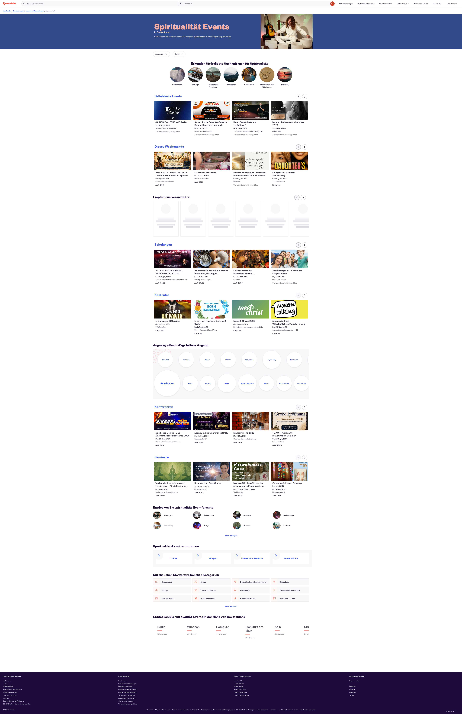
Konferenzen (122, 681)
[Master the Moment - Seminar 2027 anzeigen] (289, 110)
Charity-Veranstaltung (125, 701)
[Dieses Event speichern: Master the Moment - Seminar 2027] (298, 116)
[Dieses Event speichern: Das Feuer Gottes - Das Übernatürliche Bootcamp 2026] (182, 427)
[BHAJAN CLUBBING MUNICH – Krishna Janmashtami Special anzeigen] (172, 161)
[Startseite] (9, 3)
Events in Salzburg (240, 689)
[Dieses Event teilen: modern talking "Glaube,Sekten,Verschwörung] (304, 315)
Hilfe (162, 709)
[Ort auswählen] (180, 3)
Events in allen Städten (241, 695)
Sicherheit (195, 709)
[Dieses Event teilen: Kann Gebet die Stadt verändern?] (265, 116)
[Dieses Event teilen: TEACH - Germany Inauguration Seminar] (304, 427)
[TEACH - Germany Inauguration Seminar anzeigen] (289, 421)
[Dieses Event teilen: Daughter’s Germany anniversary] (304, 166)
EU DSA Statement (284, 709)
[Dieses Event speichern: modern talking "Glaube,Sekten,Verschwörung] (298, 315)
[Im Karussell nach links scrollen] (298, 96)
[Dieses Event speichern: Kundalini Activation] (220, 166)
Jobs (168, 709)
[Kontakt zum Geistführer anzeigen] (211, 471)
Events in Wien (239, 681)
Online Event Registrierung (127, 689)
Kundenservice (354, 681)
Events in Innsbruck (240, 692)
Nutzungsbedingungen (225, 709)
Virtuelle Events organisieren (128, 704)
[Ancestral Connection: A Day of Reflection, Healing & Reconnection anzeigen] (211, 259)
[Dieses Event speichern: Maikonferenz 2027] (259, 427)
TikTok (351, 695)
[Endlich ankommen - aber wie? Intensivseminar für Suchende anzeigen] (250, 161)
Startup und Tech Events (126, 698)
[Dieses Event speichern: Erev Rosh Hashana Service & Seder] (220, 315)
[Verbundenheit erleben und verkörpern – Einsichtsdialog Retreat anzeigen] (172, 471)
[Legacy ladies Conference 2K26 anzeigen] (211, 421)
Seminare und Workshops (127, 683)
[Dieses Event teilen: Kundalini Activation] (226, 166)
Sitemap (6, 698)
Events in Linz (238, 686)
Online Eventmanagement (127, 692)
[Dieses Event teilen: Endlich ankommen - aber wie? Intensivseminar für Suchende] (265, 166)
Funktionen (6, 681)
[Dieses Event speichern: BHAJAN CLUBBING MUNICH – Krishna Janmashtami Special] (182, 166)
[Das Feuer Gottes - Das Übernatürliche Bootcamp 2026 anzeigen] (172, 421)
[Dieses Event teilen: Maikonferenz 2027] (265, 427)
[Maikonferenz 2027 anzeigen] (250, 421)
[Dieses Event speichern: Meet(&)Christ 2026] (259, 315)
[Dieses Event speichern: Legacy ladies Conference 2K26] (220, 427)
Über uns (150, 709)
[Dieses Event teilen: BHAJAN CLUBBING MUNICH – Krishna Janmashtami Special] (187, 166)
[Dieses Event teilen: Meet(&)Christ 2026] (265, 315)
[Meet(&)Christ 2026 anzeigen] (250, 309)
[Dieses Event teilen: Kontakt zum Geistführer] (226, 477)
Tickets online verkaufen (126, 695)
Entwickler (205, 709)
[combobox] (256, 3)
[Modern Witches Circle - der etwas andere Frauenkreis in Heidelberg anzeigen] (250, 471)
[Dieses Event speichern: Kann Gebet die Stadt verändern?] (259, 116)
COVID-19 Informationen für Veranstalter (17, 704)
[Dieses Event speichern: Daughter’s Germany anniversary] (298, 166)
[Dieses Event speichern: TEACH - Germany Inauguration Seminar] (298, 427)
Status (213, 709)
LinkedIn (352, 689)
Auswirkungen (184, 709)
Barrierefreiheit (262, 709)
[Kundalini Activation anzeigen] (211, 161)
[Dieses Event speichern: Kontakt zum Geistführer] (220, 477)
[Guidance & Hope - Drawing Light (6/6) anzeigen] (289, 471)
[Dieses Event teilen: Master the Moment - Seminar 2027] (304, 116)
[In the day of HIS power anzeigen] (172, 309)
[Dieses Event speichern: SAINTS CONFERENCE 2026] (182, 116)
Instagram (352, 692)
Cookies (273, 709)
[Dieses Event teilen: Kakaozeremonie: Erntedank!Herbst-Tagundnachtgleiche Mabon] (265, 264)
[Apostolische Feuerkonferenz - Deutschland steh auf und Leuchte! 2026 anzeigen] (211, 110)
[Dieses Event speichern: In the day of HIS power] (182, 315)
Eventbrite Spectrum (10, 695)
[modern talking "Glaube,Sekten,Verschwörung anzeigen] (289, 309)
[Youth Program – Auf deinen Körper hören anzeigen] (289, 259)
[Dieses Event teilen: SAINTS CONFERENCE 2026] (187, 116)
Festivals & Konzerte (125, 686)
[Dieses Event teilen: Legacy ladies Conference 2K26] (226, 427)
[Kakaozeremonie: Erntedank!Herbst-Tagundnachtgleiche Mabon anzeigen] (250, 259)
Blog (156, 709)
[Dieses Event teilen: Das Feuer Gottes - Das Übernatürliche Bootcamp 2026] (187, 427)
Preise (5, 683)
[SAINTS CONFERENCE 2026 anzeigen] (172, 110)
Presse (174, 709)
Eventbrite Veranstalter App (12, 689)
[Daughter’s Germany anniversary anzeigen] (289, 161)
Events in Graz (239, 683)
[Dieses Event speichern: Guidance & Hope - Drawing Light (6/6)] (298, 477)
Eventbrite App (8, 686)
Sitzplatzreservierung (10, 692)
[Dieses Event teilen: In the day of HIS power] (187, 315)
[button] (403, 3)
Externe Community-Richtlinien (13, 701)
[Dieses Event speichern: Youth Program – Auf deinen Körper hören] (298, 264)
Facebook (352, 686)
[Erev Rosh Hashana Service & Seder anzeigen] (211, 309)
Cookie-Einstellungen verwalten (304, 709)
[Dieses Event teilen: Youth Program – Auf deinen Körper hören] (304, 264)
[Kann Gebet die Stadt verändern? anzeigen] (250, 110)
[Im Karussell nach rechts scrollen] (304, 96)
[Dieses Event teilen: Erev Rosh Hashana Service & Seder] (226, 315)
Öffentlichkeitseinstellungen (245, 709)
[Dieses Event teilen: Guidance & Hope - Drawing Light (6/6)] (304, 477)
